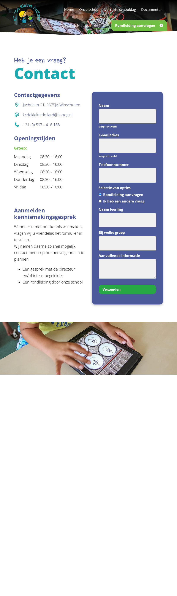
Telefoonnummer (114, 164)
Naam (104, 105)
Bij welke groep (112, 232)
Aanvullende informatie (119, 255)
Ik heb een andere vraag (123, 201)
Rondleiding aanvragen (122, 194)
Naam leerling (111, 209)
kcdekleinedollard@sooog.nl (48, 114)
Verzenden (112, 289)
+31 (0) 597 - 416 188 (41, 124)
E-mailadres (109, 135)
